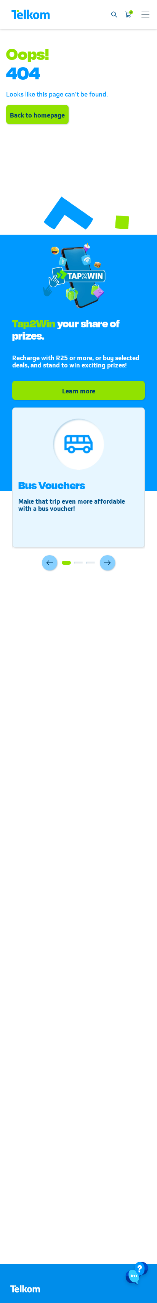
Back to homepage (37, 114)
